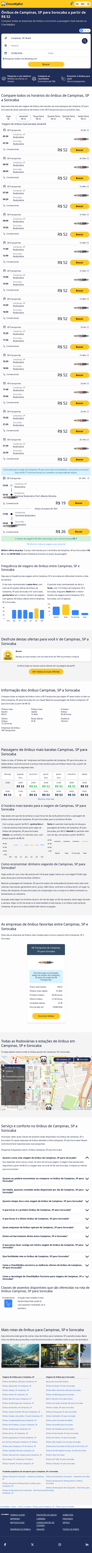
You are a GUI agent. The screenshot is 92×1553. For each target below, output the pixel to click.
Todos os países (71, 1529)
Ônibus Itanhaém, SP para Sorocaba (60, 1416)
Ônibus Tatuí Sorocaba (55, 1455)
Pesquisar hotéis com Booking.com (21, 58)
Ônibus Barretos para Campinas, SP (16, 1399)
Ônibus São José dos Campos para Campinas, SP (22, 1455)
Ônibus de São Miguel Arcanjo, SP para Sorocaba (66, 1450)
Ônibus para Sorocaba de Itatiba (59, 1420)
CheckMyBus (5, 1506)
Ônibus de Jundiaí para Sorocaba (59, 1424)
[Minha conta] (71, 3)
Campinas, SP (65, 1059)
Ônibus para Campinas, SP (43, 1506)
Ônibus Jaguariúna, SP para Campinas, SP (19, 1437)
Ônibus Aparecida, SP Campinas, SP (16, 1386)
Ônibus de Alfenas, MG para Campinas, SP (19, 1381)
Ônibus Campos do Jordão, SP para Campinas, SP (22, 1416)
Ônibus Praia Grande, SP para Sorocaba (62, 1433)
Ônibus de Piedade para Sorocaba (60, 1429)
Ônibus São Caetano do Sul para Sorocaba (63, 1442)
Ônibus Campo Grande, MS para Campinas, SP (21, 1412)
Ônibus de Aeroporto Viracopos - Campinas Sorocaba (68, 1476)
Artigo (66, 1522)
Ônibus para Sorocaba (65, 1506)
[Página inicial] (34, 4)
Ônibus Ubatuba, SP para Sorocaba (60, 1463)
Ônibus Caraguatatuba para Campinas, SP (19, 1420)
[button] (43, 1059)
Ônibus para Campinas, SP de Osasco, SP (19, 1446)
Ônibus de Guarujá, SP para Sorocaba (61, 1412)
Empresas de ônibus (20, 1529)
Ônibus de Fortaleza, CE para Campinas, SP (19, 1424)
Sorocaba (83, 1059)
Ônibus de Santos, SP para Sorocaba (61, 1437)
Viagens (40, 1529)
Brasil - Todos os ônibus (21, 1506)
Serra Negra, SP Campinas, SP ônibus (17, 1459)
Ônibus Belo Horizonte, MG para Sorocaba (63, 1390)
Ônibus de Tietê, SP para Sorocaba (60, 1459)
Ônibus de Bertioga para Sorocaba (60, 1394)
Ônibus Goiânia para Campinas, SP (16, 1429)
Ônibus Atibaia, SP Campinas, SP (15, 1390)
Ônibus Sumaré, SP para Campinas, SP (18, 1463)
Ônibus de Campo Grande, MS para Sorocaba (64, 1403)
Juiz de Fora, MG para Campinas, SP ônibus (19, 1442)
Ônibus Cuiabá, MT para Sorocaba (60, 1407)
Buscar (79, 150)
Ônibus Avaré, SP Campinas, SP (15, 1394)
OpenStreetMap (78, 1109)
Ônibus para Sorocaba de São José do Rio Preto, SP (67, 1446)
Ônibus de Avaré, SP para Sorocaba (60, 1386)
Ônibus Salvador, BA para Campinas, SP (18, 1450)
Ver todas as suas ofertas (46, 671)
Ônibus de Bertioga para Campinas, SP (18, 1403)
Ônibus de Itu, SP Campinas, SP (15, 1433)
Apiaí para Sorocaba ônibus (57, 1381)
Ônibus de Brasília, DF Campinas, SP (17, 1407)
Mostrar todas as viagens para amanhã (47, 544)
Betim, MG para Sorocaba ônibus (59, 1399)
